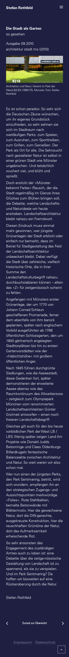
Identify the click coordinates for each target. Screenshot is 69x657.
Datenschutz (45, 642)
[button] (61, 7)
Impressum (23, 642)
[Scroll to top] (61, 649)
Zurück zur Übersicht (34, 623)
